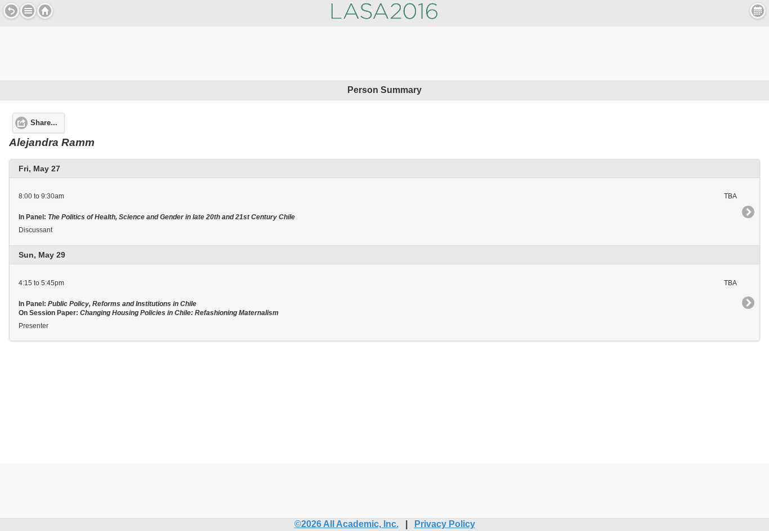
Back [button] (11, 10)
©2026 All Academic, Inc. (346, 524)
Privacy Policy (444, 524)
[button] (28, 10)
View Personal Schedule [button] (757, 10)
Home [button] (45, 10)
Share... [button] (43, 123)
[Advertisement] (384, 51)
